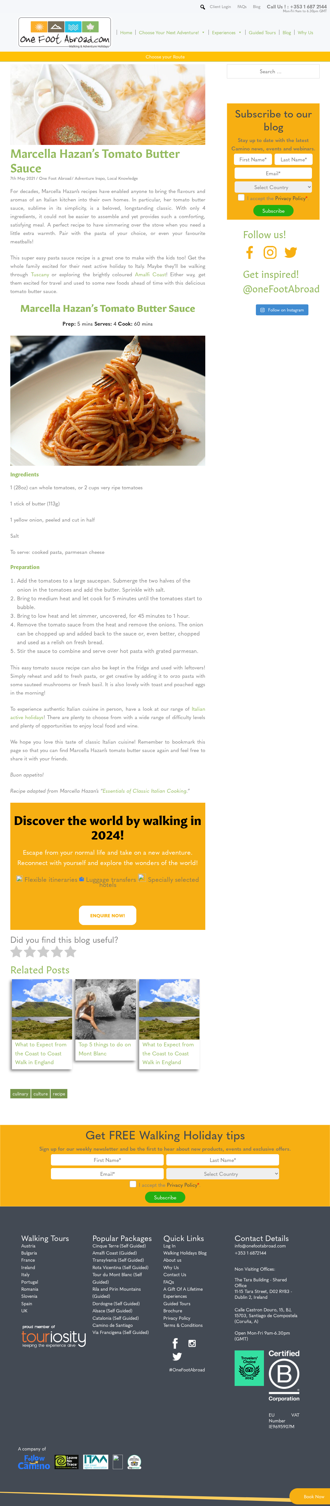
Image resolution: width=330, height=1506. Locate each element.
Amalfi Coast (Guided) (114, 1252)
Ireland (28, 1267)
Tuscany (40, 274)
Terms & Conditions (183, 1325)
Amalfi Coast (150, 274)
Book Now (314, 1496)
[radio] (16, 952)
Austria (28, 1245)
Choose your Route (165, 56)
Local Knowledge (122, 178)
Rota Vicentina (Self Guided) (120, 1267)
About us (172, 1260)
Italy (25, 1274)
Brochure (172, 1310)
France (28, 1260)
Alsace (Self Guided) (112, 1310)
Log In (169, 1245)
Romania (29, 1289)
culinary (20, 1093)
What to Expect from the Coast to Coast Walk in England (41, 1052)
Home (126, 32)
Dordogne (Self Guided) (116, 1303)
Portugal (29, 1281)
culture (41, 1093)
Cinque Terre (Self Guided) (119, 1245)
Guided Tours (262, 32)
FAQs (168, 1281)
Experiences (224, 32)
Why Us (305, 32)
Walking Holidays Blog (185, 1252)
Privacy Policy (290, 198)
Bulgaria (29, 1252)
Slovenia (29, 1296)
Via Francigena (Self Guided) (120, 1332)
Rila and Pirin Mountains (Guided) (116, 1292)
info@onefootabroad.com (260, 1245)
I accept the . (278, 198)
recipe (59, 1093)
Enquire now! (107, 915)
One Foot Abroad (55, 178)
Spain (26, 1303)
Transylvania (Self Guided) (118, 1260)
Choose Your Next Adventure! (169, 32)
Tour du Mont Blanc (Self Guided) (117, 1278)
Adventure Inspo (90, 178)
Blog (287, 32)
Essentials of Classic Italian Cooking (145, 790)
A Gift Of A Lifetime (183, 1289)
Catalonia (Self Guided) (115, 1318)
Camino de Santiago (112, 1325)
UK (24, 1310)
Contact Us (174, 1274)
